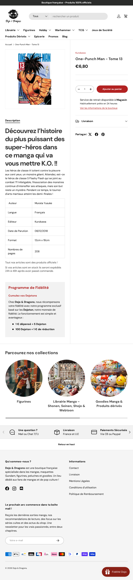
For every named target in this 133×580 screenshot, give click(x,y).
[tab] (12, 120)
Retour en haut (66, 444)
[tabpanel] (35, 200)
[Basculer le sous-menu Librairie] (18, 30)
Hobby (43, 30)
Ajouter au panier (112, 89)
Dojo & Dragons (20, 568)
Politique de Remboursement (86, 494)
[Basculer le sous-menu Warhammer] (73, 30)
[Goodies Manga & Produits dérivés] (109, 378)
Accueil (8, 44)
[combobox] (68, 16)
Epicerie (39, 36)
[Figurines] (23, 378)
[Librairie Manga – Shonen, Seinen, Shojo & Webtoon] (66, 378)
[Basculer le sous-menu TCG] (87, 30)
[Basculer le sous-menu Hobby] (50, 30)
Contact (74, 468)
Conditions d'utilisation (82, 487)
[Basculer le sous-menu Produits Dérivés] (29, 36)
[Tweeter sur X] (90, 134)
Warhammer (63, 30)
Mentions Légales (79, 481)
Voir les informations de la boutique (98, 108)
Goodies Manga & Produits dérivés (109, 404)
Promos (53, 36)
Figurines (29, 30)
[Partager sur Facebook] (96, 134)
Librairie (10, 30)
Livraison (74, 474)
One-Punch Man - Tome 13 (27, 44)
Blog (65, 36)
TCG (81, 30)
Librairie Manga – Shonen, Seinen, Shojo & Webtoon (66, 406)
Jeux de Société (102, 30)
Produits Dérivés (15, 36)
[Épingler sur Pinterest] (103, 134)
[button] (125, 16)
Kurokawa (80, 52)
